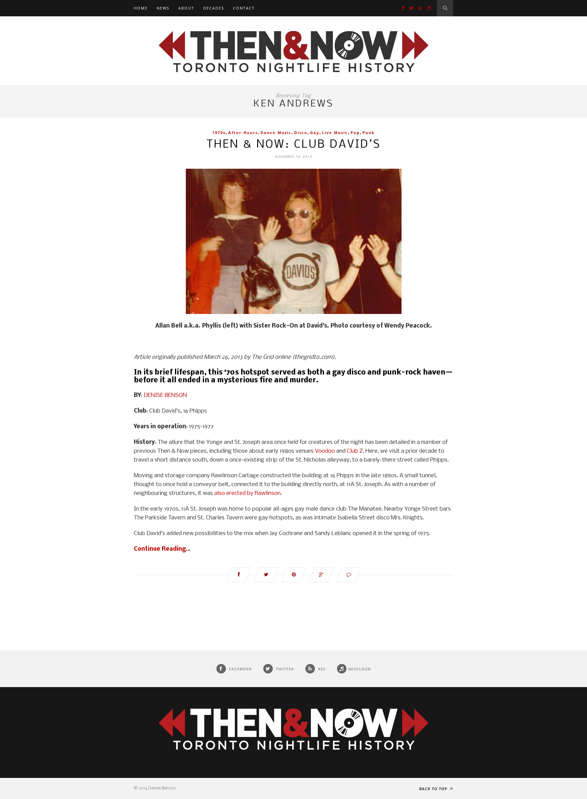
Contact (244, 8)
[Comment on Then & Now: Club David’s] (349, 574)
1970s (219, 132)
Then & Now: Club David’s (294, 144)
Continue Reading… (162, 549)
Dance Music (276, 132)
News (163, 8)
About (186, 8)
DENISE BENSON (165, 395)
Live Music (335, 132)
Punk (368, 132)
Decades (213, 8)
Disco (300, 132)
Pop (355, 132)
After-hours (243, 132)
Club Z (355, 451)
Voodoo (325, 451)
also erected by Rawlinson (247, 493)
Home (141, 8)
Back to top (434, 788)
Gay (314, 132)
